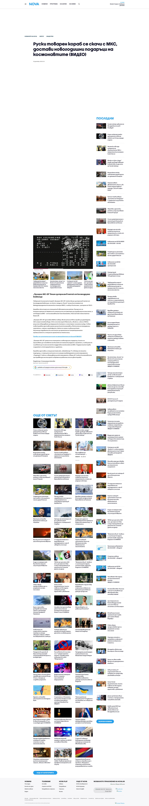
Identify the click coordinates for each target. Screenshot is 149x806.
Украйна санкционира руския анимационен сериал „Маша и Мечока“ (42, 760)
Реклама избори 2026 (33, 798)
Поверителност (83, 798)
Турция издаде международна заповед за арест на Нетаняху (83, 721)
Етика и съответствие (110, 798)
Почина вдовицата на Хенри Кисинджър (82, 630)
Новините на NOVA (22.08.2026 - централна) (114, 263)
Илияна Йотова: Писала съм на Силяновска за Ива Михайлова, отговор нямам (116, 591)
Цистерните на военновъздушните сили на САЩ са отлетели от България (116, 603)
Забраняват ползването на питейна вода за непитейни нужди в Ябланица (116, 411)
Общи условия (76, 798)
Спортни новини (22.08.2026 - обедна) (115, 557)
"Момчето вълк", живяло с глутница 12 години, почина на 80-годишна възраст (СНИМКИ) (83, 564)
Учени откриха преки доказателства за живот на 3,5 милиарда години (41, 432)
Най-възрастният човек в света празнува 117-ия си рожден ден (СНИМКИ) (41, 721)
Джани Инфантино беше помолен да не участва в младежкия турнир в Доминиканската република (116, 388)
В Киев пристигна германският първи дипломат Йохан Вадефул (114, 615)
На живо (72, 4)
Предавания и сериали (48, 789)
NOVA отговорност (82, 784)
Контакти (70, 798)
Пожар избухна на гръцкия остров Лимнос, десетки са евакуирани (62, 631)
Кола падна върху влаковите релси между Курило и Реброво (114, 325)
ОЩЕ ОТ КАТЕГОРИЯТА (45, 773)
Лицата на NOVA (46, 786)
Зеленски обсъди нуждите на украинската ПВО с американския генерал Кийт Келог (62, 433)
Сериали (61, 789)
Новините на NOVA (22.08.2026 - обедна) (115, 567)
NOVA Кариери (80, 786)
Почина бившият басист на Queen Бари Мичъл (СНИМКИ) (62, 721)
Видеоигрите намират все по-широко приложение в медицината (62, 677)
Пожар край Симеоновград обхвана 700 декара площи (116, 274)
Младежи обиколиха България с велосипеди (115, 650)
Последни (27, 784)
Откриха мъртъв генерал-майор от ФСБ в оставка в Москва (62, 740)
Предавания (62, 786)
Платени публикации (29, 799)
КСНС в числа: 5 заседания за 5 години (115, 399)
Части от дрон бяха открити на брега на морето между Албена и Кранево (115, 337)
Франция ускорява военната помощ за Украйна (40, 520)
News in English (80, 789)
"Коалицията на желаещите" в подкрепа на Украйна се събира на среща (84, 699)
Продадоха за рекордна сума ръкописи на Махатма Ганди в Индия (83, 653)
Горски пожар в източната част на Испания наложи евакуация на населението (82, 543)
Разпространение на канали (45, 798)
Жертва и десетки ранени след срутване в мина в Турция (41, 477)
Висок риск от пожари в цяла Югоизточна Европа (42, 540)
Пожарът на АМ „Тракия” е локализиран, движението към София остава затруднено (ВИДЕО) (116, 451)
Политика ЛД (91, 798)
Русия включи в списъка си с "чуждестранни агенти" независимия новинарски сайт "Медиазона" (62, 655)
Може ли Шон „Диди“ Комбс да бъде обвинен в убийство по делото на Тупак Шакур (83, 432)
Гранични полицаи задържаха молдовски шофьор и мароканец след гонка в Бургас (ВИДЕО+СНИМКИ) (115, 424)
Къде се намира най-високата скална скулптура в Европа (40, 563)
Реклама (26, 798)
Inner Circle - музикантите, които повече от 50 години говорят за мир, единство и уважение (61, 588)
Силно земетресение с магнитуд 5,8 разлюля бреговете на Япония (62, 477)
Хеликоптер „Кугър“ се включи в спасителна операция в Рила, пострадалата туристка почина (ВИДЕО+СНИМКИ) (115, 361)
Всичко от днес (29, 786)
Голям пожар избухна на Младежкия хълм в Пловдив (116, 126)
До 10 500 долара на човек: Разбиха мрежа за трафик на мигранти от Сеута (62, 761)
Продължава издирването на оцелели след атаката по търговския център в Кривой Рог (63, 500)
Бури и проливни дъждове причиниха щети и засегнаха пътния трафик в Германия (40, 610)
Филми (61, 791)
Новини (45, 4)
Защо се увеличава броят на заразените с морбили (116, 661)
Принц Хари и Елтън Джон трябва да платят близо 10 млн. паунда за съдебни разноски (42, 677)
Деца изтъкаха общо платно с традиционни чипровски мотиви (116, 697)
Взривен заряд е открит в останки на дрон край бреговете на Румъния (83, 498)
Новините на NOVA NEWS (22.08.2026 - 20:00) (116, 242)
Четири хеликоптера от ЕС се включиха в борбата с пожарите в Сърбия (62, 521)
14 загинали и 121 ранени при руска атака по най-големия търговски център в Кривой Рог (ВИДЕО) (62, 700)
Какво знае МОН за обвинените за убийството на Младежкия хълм (114, 708)
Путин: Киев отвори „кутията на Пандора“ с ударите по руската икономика (62, 455)
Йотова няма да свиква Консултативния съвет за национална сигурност (116, 464)
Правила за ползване (99, 798)
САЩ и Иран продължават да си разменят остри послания (40, 587)
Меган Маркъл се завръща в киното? (82, 607)
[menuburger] (26, 4)
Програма (54, 4)
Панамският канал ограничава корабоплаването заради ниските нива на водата (83, 678)
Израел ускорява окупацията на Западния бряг (41, 698)
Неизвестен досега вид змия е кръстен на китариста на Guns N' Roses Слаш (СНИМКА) (62, 609)
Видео (26, 791)
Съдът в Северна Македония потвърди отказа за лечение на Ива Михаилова (82, 741)
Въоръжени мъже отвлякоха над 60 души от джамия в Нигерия (41, 454)
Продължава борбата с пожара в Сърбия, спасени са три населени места (41, 741)
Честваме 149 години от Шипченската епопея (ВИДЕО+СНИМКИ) (115, 579)
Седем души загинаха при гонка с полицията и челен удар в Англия (41, 498)
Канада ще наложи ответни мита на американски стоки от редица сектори (83, 478)
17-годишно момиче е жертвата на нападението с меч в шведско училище (61, 542)
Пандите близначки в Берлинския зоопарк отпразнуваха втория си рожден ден (42, 654)
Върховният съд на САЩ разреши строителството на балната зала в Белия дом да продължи (83, 588)
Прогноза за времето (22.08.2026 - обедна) (115, 547)
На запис (63, 4)
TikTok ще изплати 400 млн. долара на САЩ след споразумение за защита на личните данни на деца (62, 565)
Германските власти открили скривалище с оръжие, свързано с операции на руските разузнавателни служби (84, 762)
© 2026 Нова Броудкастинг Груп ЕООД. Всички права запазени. (37, 803)
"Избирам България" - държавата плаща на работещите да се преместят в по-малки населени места (116, 286)
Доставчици (63, 798)
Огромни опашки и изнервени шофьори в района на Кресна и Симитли (115, 639)
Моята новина (29, 789)
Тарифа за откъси (56, 798)
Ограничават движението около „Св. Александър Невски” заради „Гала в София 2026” (116, 186)
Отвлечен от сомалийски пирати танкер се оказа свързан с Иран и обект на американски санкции (41, 633)
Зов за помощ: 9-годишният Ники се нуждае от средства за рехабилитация (115, 672)
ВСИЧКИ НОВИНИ (105, 721)
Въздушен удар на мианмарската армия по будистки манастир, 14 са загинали (84, 521)
